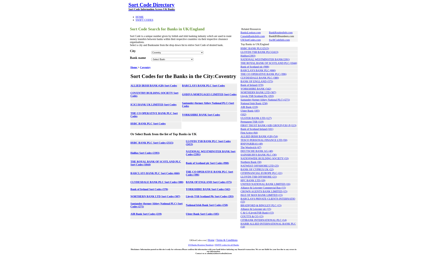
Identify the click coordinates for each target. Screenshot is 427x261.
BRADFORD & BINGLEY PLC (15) (261, 205)
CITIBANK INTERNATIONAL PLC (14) (264, 220)
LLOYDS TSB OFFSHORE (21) (259, 176)
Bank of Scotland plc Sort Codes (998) (207, 163)
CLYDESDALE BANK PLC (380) (260, 77)
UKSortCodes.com (251, 39)
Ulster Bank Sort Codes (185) (202, 213)
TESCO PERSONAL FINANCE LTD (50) (264, 140)
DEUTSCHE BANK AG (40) (257, 151)
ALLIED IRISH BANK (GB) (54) (259, 136)
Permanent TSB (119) (252, 121)
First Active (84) (249, 132)
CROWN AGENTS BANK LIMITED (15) (264, 191)
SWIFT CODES (144, 19)
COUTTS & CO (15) (252, 216)
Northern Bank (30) (251, 162)
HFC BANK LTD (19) (253, 180)
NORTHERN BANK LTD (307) (258, 92)
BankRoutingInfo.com (281, 32)
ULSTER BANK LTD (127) (256, 118)
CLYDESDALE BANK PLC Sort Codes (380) (156, 182)
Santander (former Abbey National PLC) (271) (265, 99)
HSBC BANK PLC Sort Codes (148, 123)
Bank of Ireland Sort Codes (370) (149, 189)
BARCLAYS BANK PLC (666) (258, 70)
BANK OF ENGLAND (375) (257, 81)
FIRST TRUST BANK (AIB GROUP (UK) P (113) (268, 125)
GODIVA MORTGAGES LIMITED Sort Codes (209, 94)
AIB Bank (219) (249, 107)
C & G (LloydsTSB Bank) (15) (257, 212)
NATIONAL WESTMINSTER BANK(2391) (265, 59)
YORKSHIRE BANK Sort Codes (201, 114)
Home (134, 67)
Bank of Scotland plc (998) (255, 66)
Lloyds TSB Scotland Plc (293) (257, 96)
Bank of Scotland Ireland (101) (257, 129)
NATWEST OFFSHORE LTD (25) (260, 165)
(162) (243, 114)
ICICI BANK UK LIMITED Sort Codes (153, 104)
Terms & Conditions (227, 240)
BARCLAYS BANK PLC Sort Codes (203, 85)
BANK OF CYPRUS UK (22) (257, 169)
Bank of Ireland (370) (252, 85)
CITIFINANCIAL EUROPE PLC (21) (261, 173)
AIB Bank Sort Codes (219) (146, 213)
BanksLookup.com (251, 32)
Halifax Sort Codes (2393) (144, 153)
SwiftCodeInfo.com (279, 39)
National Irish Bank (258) (254, 103)
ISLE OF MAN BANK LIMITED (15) (262, 195)
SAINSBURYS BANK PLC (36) (259, 154)
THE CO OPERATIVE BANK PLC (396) (263, 74)
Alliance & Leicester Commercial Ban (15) (263, 187)
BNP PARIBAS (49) (252, 143)
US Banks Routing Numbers (201, 245)
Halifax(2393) (248, 55)
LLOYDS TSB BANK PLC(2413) (259, 52)
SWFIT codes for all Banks (227, 245)
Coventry (145, 67)
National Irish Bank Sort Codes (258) (207, 205)
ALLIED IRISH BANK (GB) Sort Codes (153, 85)
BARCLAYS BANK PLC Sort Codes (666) (155, 173)
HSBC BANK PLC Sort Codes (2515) (151, 142)
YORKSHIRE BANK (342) (256, 88)
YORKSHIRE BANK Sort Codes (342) (208, 189)
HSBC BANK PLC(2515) (255, 48)
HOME (140, 17)
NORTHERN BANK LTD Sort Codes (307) (155, 196)
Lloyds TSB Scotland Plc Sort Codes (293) (210, 196)
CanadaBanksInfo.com (253, 36)
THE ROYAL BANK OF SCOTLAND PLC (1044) (269, 63)
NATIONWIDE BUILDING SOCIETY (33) (265, 158)
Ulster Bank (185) (250, 110)
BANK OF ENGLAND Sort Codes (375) (209, 182)
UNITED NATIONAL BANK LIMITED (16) (265, 184)
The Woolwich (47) (251, 147)
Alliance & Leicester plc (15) (256, 209)
